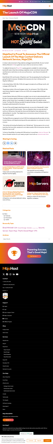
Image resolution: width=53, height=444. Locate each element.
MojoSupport (6, 406)
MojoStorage (7, 352)
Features (8, 216)
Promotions (9, 217)
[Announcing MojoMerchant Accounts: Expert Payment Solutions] (38, 158)
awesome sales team (43, 134)
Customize (31, 440)
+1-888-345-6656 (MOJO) (8, 284)
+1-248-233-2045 (7, 281)
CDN (13, 65)
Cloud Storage (22, 228)
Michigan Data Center (8, 386)
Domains (29, 228)
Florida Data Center (8, 388)
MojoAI (4, 343)
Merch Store (5, 332)
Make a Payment (47, 1)
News (25, 50)
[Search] (48, 206)
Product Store (6, 329)
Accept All (47, 440)
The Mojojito (5, 400)
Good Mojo (5, 380)
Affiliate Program (8, 321)
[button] (49, 6)
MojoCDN (19, 68)
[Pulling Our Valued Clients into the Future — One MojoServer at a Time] (38, 183)
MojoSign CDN (6, 363)
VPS (35, 231)
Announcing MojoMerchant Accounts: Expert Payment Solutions (38, 167)
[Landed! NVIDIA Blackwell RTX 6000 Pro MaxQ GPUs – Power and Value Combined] (14, 158)
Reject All (39, 440)
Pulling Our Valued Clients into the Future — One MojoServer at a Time (37, 193)
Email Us (5, 290)
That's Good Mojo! (25, 231)
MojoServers (5, 340)
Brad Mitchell (8, 227)
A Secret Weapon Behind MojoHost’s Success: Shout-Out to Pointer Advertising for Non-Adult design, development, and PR (13, 194)
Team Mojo (13, 231)
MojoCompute (7, 349)
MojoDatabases (7, 354)
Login (27, 1)
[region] (26, 439)
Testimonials (5, 397)
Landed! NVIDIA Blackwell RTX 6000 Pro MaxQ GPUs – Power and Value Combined (13, 168)
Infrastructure (6, 383)
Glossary (6, 318)
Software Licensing (7, 403)
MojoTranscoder (7, 356)
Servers (5, 231)
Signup (21, 1)
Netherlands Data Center (9, 391)
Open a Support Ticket (36, 1)
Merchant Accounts (7, 369)
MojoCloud (5, 346)
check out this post (43, 132)
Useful (7, 219)
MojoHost (18, 50)
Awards (4, 394)
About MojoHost (6, 377)
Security (42, 228)
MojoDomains (6, 366)
